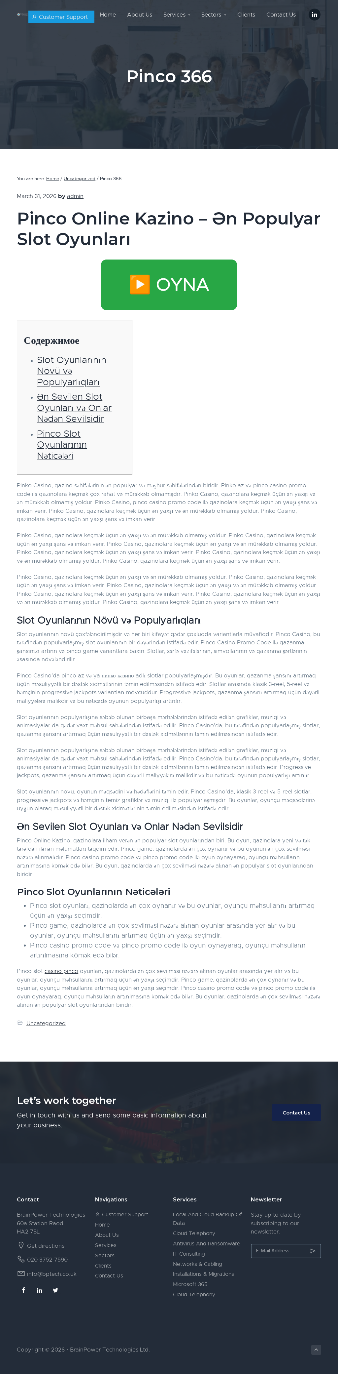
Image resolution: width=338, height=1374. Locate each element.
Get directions (45, 1245)
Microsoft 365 (190, 1284)
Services (106, 1245)
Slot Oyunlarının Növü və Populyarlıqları (71, 371)
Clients (103, 1266)
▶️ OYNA (169, 284)
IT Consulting (189, 1254)
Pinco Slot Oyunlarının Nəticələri (62, 445)
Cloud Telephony (194, 1233)
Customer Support (124, 1214)
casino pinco (61, 971)
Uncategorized (46, 1023)
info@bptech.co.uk (52, 1274)
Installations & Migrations (203, 1274)
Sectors (105, 1255)
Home (102, 1225)
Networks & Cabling (197, 1264)
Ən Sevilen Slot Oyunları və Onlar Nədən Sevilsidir (74, 407)
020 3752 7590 (47, 1259)
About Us (107, 1235)
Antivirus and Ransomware (206, 1243)
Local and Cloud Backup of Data (207, 1219)
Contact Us (296, 1113)
